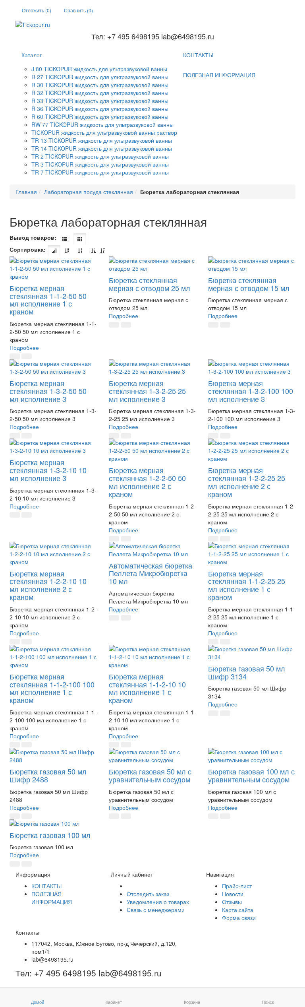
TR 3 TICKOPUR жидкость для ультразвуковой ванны (100, 164)
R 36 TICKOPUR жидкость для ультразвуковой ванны (99, 109)
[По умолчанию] (54, 251)
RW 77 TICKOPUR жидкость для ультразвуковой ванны (102, 124)
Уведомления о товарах (158, 902)
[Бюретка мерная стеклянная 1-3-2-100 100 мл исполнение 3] (251, 367)
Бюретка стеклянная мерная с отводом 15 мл (249, 284)
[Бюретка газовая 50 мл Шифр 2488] (53, 756)
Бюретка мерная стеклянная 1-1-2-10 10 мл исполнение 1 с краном (147, 688)
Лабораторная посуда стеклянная (88, 192)
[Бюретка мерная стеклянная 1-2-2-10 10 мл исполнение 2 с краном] (53, 554)
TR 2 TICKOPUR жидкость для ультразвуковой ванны (100, 156)
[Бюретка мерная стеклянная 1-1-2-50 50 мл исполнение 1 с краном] (53, 268)
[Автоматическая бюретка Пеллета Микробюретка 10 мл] (152, 550)
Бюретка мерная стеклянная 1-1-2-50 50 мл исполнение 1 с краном (48, 299)
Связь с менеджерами (156, 910)
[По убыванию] (102, 250)
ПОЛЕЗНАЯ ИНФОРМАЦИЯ (219, 75)
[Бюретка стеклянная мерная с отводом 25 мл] (152, 264)
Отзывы (232, 902)
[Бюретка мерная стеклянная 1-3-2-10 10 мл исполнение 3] (53, 446)
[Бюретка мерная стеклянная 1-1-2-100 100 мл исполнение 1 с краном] (53, 657)
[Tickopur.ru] (152, 25)
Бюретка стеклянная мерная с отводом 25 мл (149, 284)
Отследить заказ (148, 894)
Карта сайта (237, 910)
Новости (232, 894)
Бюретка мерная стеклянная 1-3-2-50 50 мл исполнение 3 (48, 391)
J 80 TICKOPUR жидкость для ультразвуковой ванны (99, 69)
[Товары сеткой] (80, 239)
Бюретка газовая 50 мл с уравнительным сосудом (150, 775)
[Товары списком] (64, 239)
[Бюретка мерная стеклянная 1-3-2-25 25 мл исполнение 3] (152, 367)
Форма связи (239, 918)
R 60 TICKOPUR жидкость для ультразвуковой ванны (99, 116)
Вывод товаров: (33, 237)
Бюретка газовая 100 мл (50, 835)
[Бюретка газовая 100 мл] (53, 823)
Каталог (31, 55)
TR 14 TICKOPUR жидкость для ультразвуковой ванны (101, 148)
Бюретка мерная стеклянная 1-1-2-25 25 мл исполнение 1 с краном (246, 585)
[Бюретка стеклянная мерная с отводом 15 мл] (251, 264)
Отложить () (36, 10)
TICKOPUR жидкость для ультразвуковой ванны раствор (104, 132)
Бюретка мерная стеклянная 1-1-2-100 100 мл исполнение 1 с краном (52, 688)
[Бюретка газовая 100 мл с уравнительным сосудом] (251, 756)
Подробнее (24, 347)
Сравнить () (78, 10)
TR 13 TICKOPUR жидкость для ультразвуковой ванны (101, 140)
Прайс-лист (237, 886)
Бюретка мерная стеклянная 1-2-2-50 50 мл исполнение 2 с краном (147, 482)
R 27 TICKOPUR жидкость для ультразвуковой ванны (99, 77)
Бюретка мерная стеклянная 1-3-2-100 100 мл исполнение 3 (250, 391)
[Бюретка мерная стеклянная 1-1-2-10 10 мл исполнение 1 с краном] (152, 657)
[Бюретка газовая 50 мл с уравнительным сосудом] (152, 756)
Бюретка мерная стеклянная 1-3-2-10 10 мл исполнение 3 (48, 470)
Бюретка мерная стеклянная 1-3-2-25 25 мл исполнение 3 (147, 391)
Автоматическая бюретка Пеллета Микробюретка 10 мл (150, 573)
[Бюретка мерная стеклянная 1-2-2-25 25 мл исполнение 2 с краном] (251, 450)
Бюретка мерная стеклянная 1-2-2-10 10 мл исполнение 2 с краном (48, 585)
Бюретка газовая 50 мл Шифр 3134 (246, 672)
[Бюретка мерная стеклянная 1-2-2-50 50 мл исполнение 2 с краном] (152, 450)
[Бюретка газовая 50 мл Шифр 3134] (251, 653)
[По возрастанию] (93, 250)
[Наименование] (67, 251)
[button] (15, 356)
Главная (26, 192)
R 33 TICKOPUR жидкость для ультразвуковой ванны (99, 101)
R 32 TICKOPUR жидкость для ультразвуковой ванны (99, 93)
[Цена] (80, 251)
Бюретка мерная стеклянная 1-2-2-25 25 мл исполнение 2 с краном (246, 482)
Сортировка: (28, 249)
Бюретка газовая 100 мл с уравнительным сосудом (251, 775)
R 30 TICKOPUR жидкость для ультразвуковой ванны (99, 85)
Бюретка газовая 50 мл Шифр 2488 (48, 775)
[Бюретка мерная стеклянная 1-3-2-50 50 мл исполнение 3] (53, 367)
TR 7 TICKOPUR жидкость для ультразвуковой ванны (100, 172)
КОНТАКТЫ (198, 55)
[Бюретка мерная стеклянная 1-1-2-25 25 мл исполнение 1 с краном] (251, 554)
